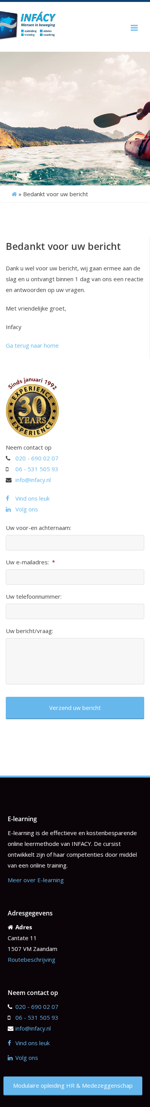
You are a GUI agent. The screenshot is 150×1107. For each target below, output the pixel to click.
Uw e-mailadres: (30, 562)
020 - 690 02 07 (36, 458)
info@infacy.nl (33, 480)
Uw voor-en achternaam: (38, 527)
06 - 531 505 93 (36, 469)
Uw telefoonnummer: (34, 596)
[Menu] (134, 27)
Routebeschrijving (31, 959)
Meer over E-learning (36, 880)
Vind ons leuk (32, 498)
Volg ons (26, 509)
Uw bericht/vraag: (29, 631)
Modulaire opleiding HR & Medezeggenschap (73, 1085)
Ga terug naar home (32, 345)
